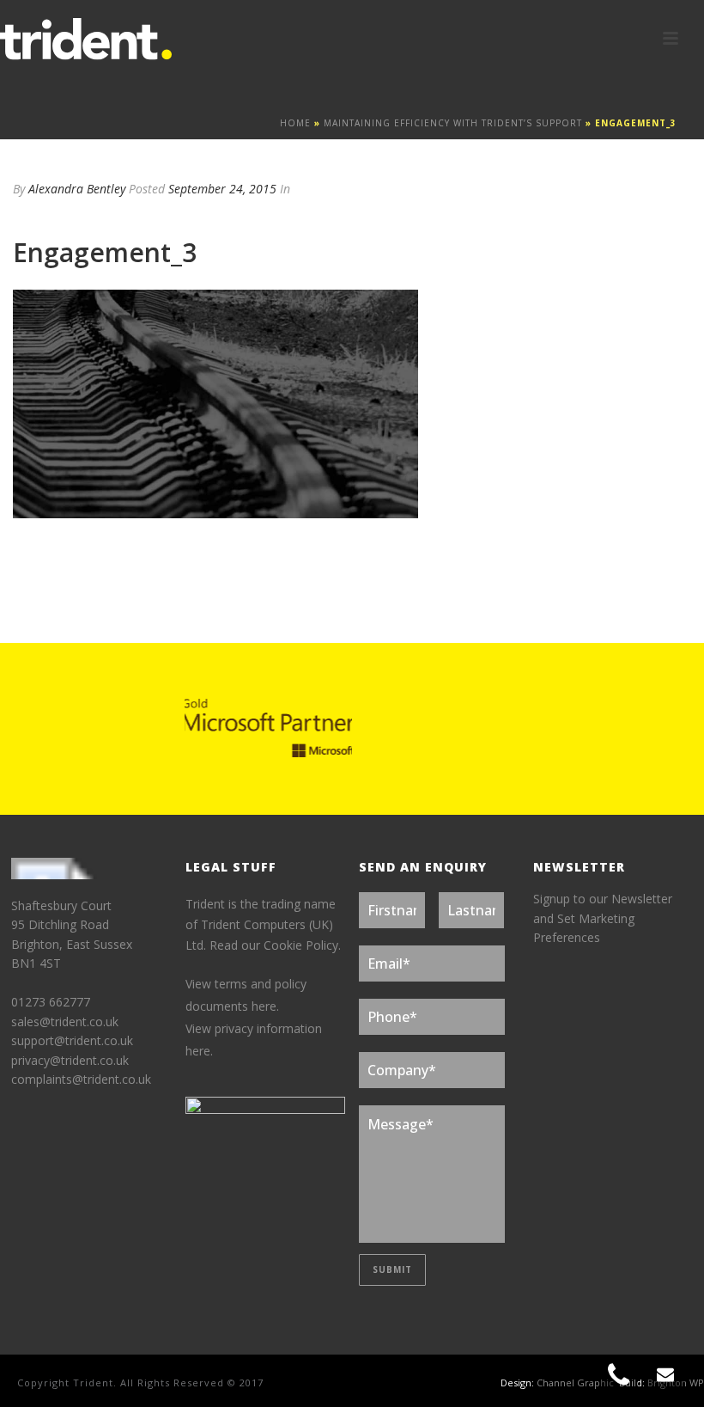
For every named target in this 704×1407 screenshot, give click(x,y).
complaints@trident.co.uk (81, 1079)
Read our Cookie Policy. (275, 945)
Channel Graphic (575, 1382)
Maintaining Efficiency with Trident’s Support (453, 123)
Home (295, 123)
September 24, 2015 (222, 188)
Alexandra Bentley (76, 188)
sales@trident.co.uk (64, 1021)
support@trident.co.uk (72, 1040)
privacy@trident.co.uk (70, 1060)
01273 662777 (50, 1002)
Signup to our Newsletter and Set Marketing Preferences (602, 917)
